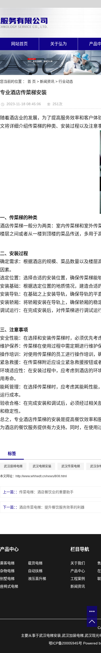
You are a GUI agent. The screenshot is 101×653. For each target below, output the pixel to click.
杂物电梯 (7, 571)
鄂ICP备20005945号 (65, 643)
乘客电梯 (7, 563)
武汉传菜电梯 (70, 466)
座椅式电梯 (9, 586)
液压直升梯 (37, 578)
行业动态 (66, 81)
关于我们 (79, 563)
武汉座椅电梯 (13, 466)
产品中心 (77, 571)
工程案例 (78, 578)
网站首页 (19, 44)
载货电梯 (35, 563)
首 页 (31, 81)
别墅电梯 (7, 578)
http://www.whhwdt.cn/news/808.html (41, 476)
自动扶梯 (35, 571)
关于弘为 (58, 44)
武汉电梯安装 (42, 466)
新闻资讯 (47, 81)
